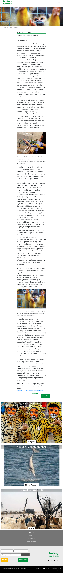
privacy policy (31, 538)
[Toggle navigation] (59, 2)
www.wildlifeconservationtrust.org (29, 390)
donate (4, 560)
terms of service (31, 541)
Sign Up (25, 554)
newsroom (31, 532)
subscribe (45, 396)
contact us (31, 535)
